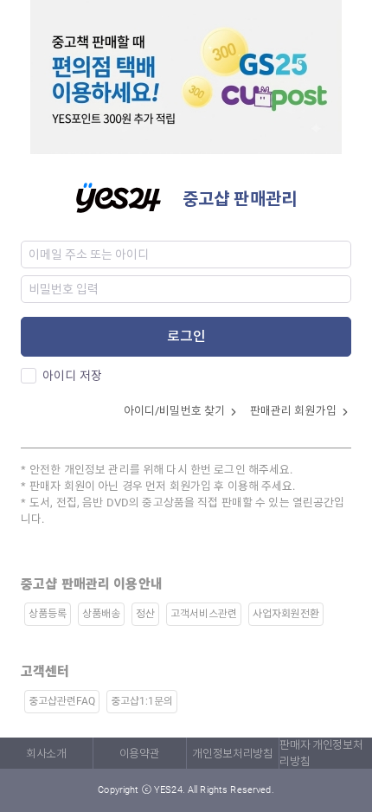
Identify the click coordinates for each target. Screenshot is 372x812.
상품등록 (48, 614)
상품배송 (101, 614)
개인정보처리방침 (232, 753)
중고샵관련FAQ (62, 701)
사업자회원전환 (286, 614)
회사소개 (46, 753)
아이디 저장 (72, 376)
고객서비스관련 (203, 614)
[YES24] (129, 196)
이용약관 (139, 753)
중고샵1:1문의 (142, 701)
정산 (145, 614)
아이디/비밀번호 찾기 (176, 410)
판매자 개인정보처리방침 (320, 753)
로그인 (186, 336)
